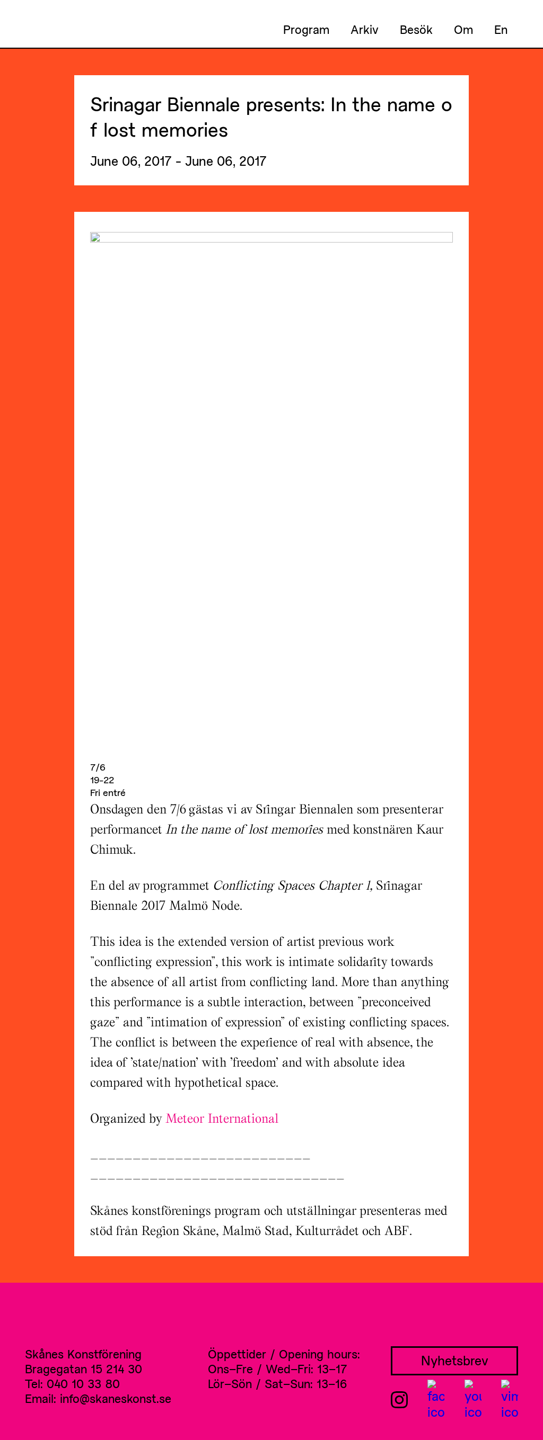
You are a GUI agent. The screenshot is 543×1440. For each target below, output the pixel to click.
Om (463, 29)
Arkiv (365, 29)
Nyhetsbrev (454, 1360)
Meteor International (221, 1117)
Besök (416, 29)
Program (306, 29)
